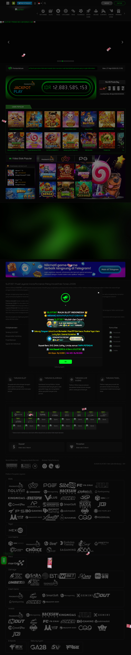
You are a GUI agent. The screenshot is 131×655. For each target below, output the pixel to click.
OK (66, 362)
